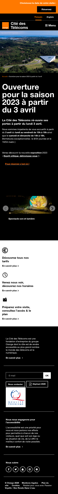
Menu (52, 25)
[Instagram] (30, 469)
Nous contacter (15, 384)
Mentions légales (30, 483)
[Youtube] (22, 469)
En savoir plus (13, 357)
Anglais (50, 17)
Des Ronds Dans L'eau (24, 488)
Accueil (4, 76)
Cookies (16, 485)
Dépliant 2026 (39, 384)
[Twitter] (15, 469)
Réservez (46, 9)
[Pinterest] (37, 469)
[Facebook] (8, 469)
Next (52, 208)
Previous (5, 208)
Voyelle (8, 488)
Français (38, 17)
